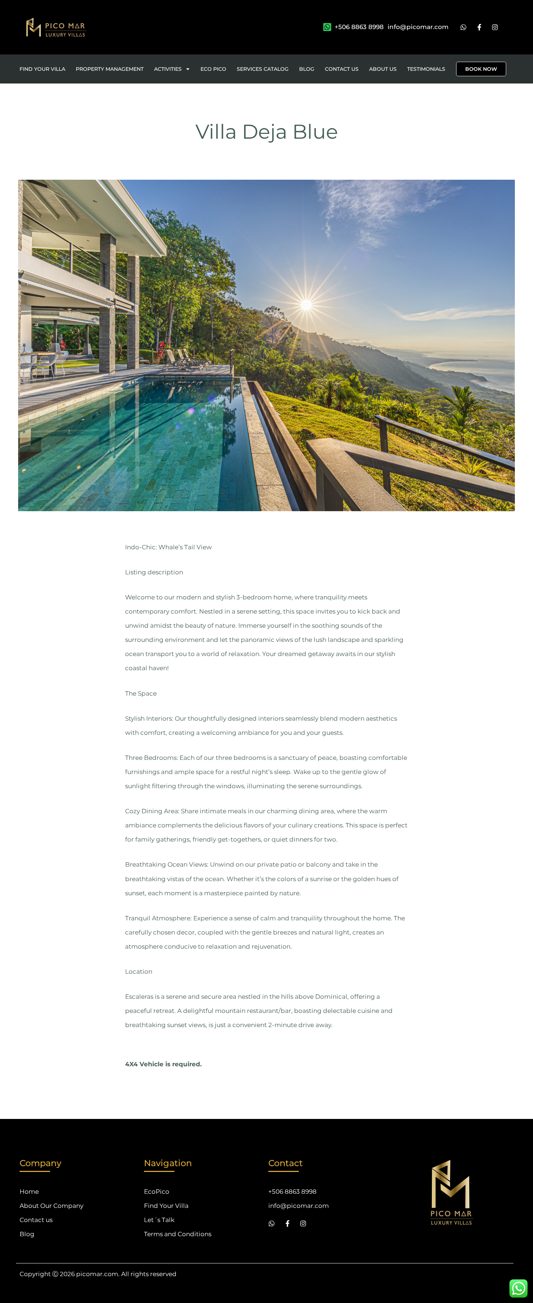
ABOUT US (383, 69)
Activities (168, 69)
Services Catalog (263, 69)
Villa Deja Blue (266, 131)
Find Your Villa (42, 69)
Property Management (110, 69)
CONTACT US (342, 69)
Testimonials (426, 69)
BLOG (306, 69)
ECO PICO (213, 69)
